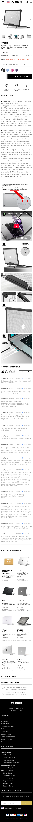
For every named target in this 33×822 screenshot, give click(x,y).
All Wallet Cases (8, 755)
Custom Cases (8, 786)
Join (26, 803)
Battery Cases (8, 778)
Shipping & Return (7, 726)
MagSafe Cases (8, 781)
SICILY (4, 600)
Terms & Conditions (8, 737)
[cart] (31, 2)
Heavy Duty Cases (9, 768)
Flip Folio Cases (8, 760)
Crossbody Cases (9, 757)
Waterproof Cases (9, 775)
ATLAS (4, 630)
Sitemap (4, 742)
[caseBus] (17, 2)
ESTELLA (5, 660)
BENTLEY (20, 600)
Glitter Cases (7, 773)
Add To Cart (21, 77)
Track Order (5, 731)
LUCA (19, 570)
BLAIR (19, 660)
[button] (30, 19)
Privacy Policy (6, 734)
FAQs (3, 729)
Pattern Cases (8, 783)
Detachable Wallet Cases (11, 763)
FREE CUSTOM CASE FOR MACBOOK (7, 572)
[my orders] (27, 2)
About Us (4, 721)
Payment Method (7, 739)
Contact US (5, 724)
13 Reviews (15, 55)
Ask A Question (25, 372)
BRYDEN (20, 630)
